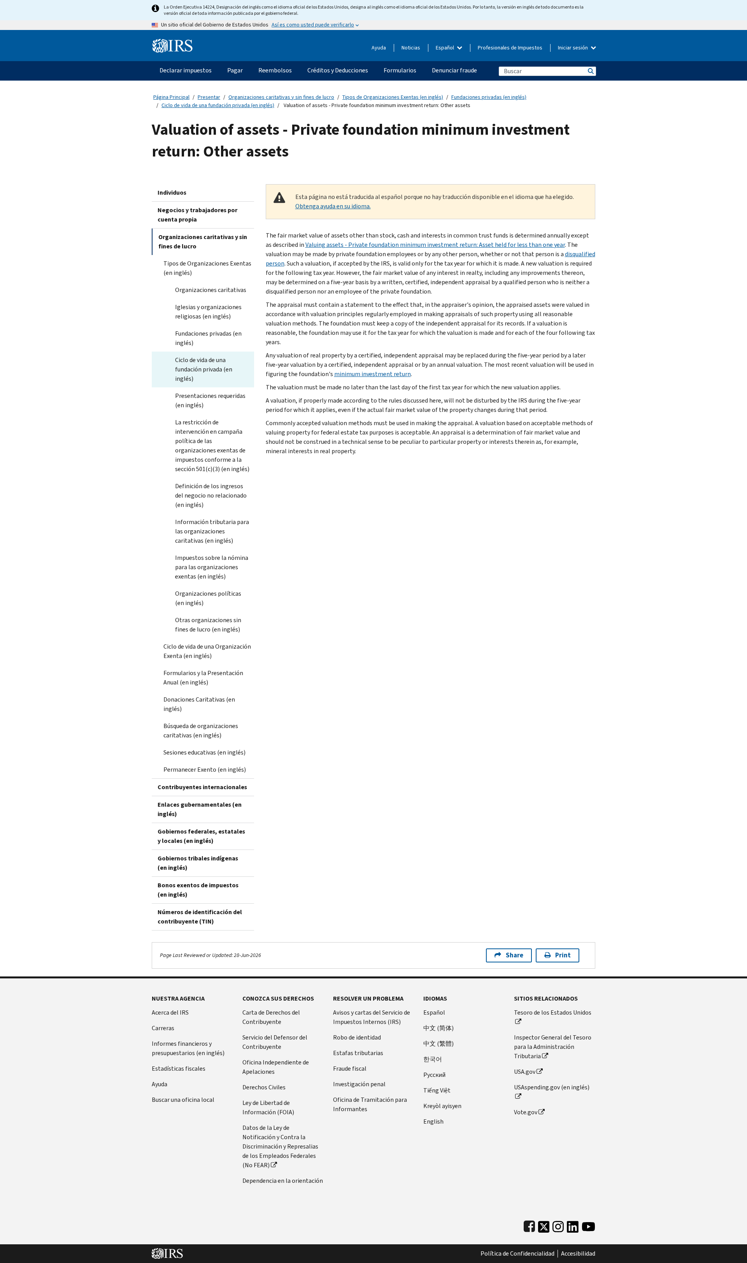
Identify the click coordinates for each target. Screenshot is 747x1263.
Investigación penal (359, 1084)
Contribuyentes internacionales (202, 787)
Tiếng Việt (437, 1090)
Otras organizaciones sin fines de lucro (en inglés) (208, 624)
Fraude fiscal (349, 1068)
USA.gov (524, 1072)
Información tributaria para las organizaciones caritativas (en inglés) (212, 531)
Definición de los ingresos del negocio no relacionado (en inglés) (211, 495)
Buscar (590, 71)
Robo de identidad (357, 1037)
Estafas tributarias (358, 1053)
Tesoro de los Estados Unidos (552, 1012)
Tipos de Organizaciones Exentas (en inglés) (392, 97)
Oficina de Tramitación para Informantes (370, 1104)
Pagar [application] (235, 70)
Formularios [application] (400, 70)
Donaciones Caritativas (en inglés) (199, 704)
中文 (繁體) (438, 1044)
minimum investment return (372, 374)
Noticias (411, 47)
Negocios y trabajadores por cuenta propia (197, 214)
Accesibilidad (578, 1254)
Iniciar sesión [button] (573, 47)
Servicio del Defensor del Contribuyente (274, 1042)
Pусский (434, 1075)
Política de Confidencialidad (517, 1254)
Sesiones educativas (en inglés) (204, 752)
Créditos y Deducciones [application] (337, 70)
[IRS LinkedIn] (573, 1225)
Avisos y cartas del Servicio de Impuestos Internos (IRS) (371, 1017)
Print (563, 955)
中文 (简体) (438, 1028)
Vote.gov (525, 1112)
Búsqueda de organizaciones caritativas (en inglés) (200, 730)
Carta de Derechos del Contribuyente (271, 1017)
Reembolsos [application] (275, 70)
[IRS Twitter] (544, 1225)
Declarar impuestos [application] (186, 70)
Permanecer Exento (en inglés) (204, 769)
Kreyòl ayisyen (442, 1106)
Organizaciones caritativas (210, 290)
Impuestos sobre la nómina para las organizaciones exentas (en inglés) (211, 567)
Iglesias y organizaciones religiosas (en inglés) (208, 311)
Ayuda (379, 47)
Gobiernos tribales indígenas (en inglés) (198, 863)
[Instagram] (558, 1225)
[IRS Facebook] (529, 1225)
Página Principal (171, 97)
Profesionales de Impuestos (510, 47)
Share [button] (514, 955)
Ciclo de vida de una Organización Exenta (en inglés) (207, 651)
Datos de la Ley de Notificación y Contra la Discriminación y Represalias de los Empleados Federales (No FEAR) (280, 1146)
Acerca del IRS (170, 1012)
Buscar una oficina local (183, 1100)
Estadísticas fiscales (178, 1068)
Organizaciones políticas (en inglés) (208, 598)
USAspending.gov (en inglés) (551, 1087)
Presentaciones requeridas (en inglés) (210, 400)
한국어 (432, 1059)
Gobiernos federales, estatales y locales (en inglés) (201, 836)
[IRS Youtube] (588, 1225)
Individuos (172, 192)
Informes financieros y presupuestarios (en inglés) (188, 1048)
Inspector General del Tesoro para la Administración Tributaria (552, 1046)
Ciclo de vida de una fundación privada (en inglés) (217, 105)
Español (445, 47)
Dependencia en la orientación (282, 1181)
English (433, 1121)
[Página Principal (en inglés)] (173, 42)
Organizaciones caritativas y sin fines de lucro (281, 97)
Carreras (163, 1028)
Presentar (209, 97)
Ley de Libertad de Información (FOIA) (268, 1107)
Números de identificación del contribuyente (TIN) (200, 916)
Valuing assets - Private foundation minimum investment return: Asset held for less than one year (435, 245)
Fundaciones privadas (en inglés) (488, 97)
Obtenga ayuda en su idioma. (333, 206)
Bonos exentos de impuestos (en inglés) (198, 890)
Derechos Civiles (264, 1087)
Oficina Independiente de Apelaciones (275, 1067)
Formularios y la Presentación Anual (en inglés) (203, 677)
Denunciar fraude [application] (454, 70)
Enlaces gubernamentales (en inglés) (200, 809)
